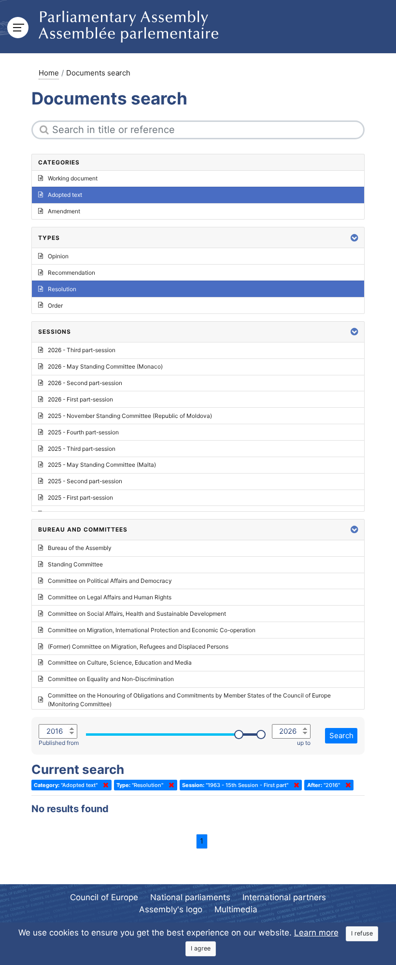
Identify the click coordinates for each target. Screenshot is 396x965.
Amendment (64, 211)
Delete (104, 785)
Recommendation (71, 272)
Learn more (316, 932)
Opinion (58, 256)
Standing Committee (75, 564)
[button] (354, 237)
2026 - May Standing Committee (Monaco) (105, 366)
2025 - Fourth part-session (83, 432)
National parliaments (190, 897)
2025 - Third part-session (81, 448)
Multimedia (235, 909)
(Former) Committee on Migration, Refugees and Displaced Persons (138, 646)
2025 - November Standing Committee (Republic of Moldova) (130, 415)
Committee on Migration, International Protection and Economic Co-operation (151, 630)
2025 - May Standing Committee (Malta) (102, 464)
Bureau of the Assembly (80, 547)
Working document (73, 178)
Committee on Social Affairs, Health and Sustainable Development (137, 613)
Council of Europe (104, 897)
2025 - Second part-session (85, 481)
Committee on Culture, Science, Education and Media (120, 662)
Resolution (62, 289)
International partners (284, 897)
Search (341, 735)
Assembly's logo (170, 909)
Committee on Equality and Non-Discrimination (111, 679)
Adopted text (65, 194)
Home (49, 72)
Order (55, 305)
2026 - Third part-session (81, 350)
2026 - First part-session (80, 399)
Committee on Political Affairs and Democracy (110, 580)
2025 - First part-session (80, 497)
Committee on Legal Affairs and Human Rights (109, 597)
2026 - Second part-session (85, 382)
